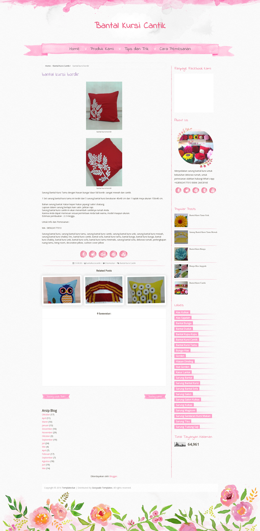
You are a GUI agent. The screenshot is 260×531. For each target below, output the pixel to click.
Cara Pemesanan (175, 49)
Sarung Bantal (184, 377)
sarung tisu (183, 421)
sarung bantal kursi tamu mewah (203, 232)
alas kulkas (182, 312)
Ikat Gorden (182, 367)
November (47, 432)
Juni (43, 464)
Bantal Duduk (183, 328)
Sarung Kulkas (184, 405)
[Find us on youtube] (212, 190)
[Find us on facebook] (178, 190)
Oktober (46, 414)
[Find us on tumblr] (204, 190)
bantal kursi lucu (62, 297)
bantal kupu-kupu (186, 334)
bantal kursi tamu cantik (104, 297)
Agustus (46, 461)
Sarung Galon (183, 394)
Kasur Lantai (183, 372)
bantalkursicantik (93, 263)
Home (75, 49)
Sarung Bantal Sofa (187, 388)
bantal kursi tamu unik (199, 215)
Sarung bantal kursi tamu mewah (146, 298)
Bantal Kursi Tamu (186, 345)
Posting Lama (155, 396)
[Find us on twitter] (187, 190)
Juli (43, 443)
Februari (46, 454)
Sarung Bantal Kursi (187, 383)
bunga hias (182, 350)
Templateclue (68, 487)
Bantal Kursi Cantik (130, 26)
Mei (44, 446)
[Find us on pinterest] (196, 190)
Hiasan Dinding (184, 361)
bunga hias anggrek (197, 266)
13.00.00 (78, 263)
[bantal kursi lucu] (61, 302)
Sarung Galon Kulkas (188, 399)
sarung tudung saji (187, 426)
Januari (45, 425)
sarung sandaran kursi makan (193, 416)
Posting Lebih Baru (55, 396)
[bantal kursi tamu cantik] (104, 302)
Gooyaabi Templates (102, 487)
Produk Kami (102, 49)
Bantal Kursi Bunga (197, 249)
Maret (45, 421)
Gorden (180, 356)
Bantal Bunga (183, 323)
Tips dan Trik (136, 49)
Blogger (113, 476)
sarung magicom (185, 410)
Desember (47, 428)
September (47, 439)
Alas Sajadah (183, 317)
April (44, 418)
